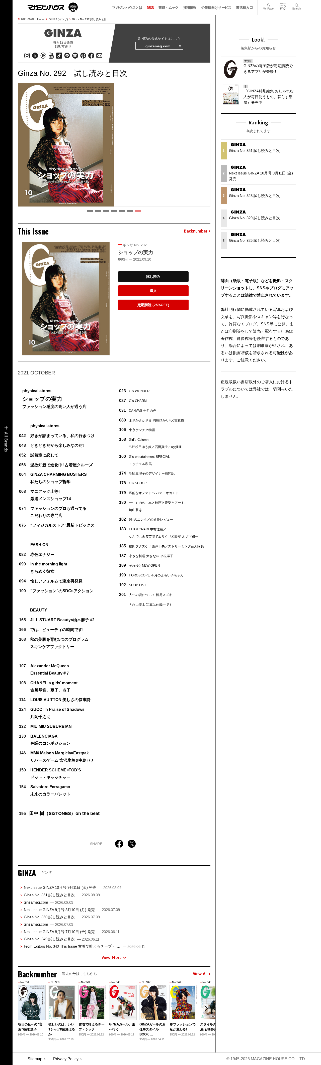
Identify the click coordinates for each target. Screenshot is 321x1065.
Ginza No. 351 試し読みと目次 (62, 895)
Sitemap (35, 1059)
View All (200, 974)
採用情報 (190, 7)
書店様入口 (244, 7)
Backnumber (195, 231)
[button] (90, 211)
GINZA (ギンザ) (58, 19)
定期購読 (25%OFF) (153, 305)
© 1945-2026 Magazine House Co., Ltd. (266, 1059)
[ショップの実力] (66, 298)
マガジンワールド (53, 7)
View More (112, 957)
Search (296, 4)
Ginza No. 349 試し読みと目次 (61, 939)
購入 (153, 291)
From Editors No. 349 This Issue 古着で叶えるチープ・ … (84, 946)
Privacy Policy (65, 1059)
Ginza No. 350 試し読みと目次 (62, 917)
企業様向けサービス (216, 7)
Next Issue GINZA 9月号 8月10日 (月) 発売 (72, 910)
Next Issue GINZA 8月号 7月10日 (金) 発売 (71, 932)
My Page (268, 4)
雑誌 (150, 7)
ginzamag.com (157, 46)
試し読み (153, 277)
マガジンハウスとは (127, 7)
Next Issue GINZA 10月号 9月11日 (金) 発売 (72, 887)
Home (40, 19)
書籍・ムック (168, 7)
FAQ (283, 4)
